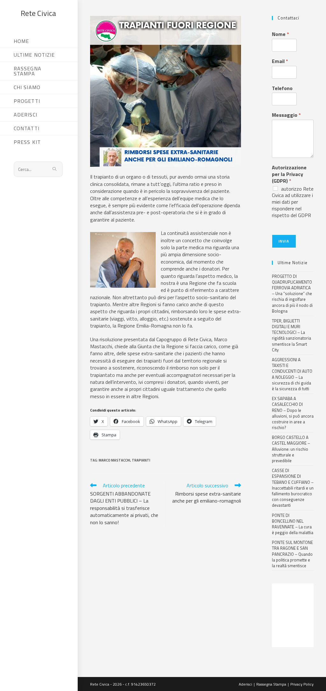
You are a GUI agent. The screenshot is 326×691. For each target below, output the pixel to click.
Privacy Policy (302, 684)
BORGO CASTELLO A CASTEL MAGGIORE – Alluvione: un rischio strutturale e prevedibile (291, 449)
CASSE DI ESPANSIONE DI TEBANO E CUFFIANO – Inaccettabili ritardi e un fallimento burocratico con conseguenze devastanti (293, 487)
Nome (280, 34)
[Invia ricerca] (55, 169)
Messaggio (286, 115)
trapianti (141, 460)
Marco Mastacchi (114, 460)
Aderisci (245, 684)
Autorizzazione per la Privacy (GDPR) (289, 174)
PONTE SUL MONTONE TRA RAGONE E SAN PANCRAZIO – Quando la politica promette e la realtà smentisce (292, 554)
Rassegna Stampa (271, 684)
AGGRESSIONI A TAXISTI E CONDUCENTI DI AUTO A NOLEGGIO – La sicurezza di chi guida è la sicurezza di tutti (292, 374)
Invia (284, 241)
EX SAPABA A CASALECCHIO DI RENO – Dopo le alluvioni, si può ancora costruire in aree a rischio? (293, 413)
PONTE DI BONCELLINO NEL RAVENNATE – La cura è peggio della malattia (292, 524)
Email (280, 61)
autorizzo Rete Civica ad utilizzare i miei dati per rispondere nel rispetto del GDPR (293, 202)
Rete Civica (38, 13)
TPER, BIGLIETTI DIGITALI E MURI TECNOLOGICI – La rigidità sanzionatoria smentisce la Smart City (291, 335)
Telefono (282, 88)
